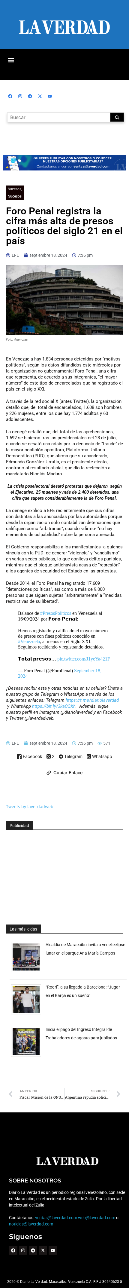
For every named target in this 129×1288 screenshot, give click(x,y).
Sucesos (14, 189)
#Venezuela (29, 641)
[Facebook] (10, 96)
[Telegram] (30, 96)
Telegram (72, 757)
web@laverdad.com (96, 1217)
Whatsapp (101, 756)
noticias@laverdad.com (31, 1224)
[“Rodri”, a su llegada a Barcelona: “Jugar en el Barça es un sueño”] (28, 1014)
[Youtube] (50, 96)
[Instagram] (20, 96)
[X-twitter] (40, 96)
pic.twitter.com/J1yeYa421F (83, 658)
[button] (11, 60)
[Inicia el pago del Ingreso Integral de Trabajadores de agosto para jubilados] (28, 1057)
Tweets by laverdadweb (29, 806)
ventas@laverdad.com (56, 1217)
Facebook (32, 756)
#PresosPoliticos (55, 613)
